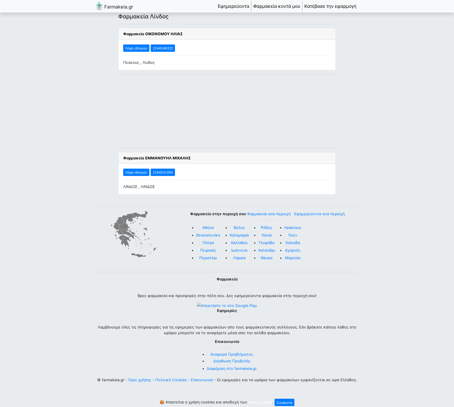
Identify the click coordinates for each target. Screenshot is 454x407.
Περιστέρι (208, 257)
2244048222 (163, 48)
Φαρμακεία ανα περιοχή (269, 213)
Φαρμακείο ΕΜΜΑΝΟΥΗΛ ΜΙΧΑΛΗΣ (157, 158)
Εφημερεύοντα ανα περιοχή (319, 213)
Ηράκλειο (292, 227)
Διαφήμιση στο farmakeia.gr (232, 368)
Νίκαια (266, 257)
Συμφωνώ (284, 402)
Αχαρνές (293, 250)
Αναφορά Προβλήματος (231, 354)
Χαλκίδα (292, 242)
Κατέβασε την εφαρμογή (330, 6)
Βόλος (239, 227)
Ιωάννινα (239, 250)
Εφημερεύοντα (233, 6)
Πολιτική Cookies (171, 379)
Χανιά (267, 235)
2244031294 (163, 172)
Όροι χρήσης (139, 379)
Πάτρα (208, 242)
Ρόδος (266, 227)
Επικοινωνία (202, 379)
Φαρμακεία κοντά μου (276, 6)
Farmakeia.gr (118, 7)
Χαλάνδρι (266, 250)
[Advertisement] (227, 111)
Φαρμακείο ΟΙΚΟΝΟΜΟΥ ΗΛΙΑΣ (153, 33)
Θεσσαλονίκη (208, 235)
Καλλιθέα (239, 242)
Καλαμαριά (239, 235)
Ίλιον (292, 235)
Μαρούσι (293, 257)
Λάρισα (239, 257)
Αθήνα (208, 227)
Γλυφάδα (267, 242)
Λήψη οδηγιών (136, 48)
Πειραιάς (208, 250)
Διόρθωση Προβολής (231, 361)
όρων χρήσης (260, 402)
